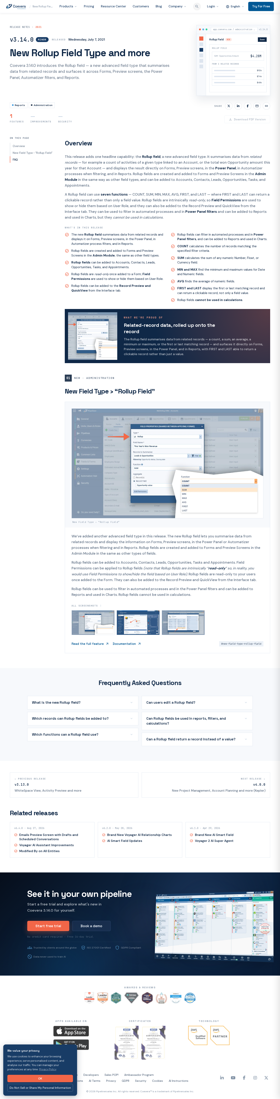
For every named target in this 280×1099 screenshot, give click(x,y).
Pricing (78, 10)
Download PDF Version (247, 126)
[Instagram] (255, 1085)
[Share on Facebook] (247, 113)
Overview (19, 153)
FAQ (15, 167)
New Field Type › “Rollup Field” (32, 160)
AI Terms (94, 1088)
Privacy (111, 1088)
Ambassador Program (139, 1082)
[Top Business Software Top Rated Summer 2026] (190, 1005)
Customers (135, 10)
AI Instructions (178, 1088)
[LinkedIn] (222, 1085)
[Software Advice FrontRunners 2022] (147, 1005)
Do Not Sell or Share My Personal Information (40, 1088)
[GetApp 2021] (131, 1005)
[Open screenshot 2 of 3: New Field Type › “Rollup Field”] (138, 630)
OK (40, 1078)
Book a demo (91, 933)
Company (175, 10)
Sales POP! (111, 1082)
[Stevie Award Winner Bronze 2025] (161, 1005)
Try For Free (261, 10)
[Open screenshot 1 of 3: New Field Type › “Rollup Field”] (93, 630)
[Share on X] (228, 113)
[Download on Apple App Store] (71, 1038)
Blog (155, 10)
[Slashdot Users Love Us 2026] (116, 1005)
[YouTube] (233, 1085)
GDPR (125, 1088)
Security (140, 1088)
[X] (266, 1085)
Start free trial (48, 933)
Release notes (20, 34)
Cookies (157, 1088)
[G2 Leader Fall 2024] (89, 1005)
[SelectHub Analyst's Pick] (175, 1005)
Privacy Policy (47, 1069)
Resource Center (105, 10)
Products (57, 10)
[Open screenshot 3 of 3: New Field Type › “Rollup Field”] (183, 630)
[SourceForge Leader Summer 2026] (102, 1005)
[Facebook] (244, 1085)
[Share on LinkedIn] (238, 113)
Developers (91, 1082)
